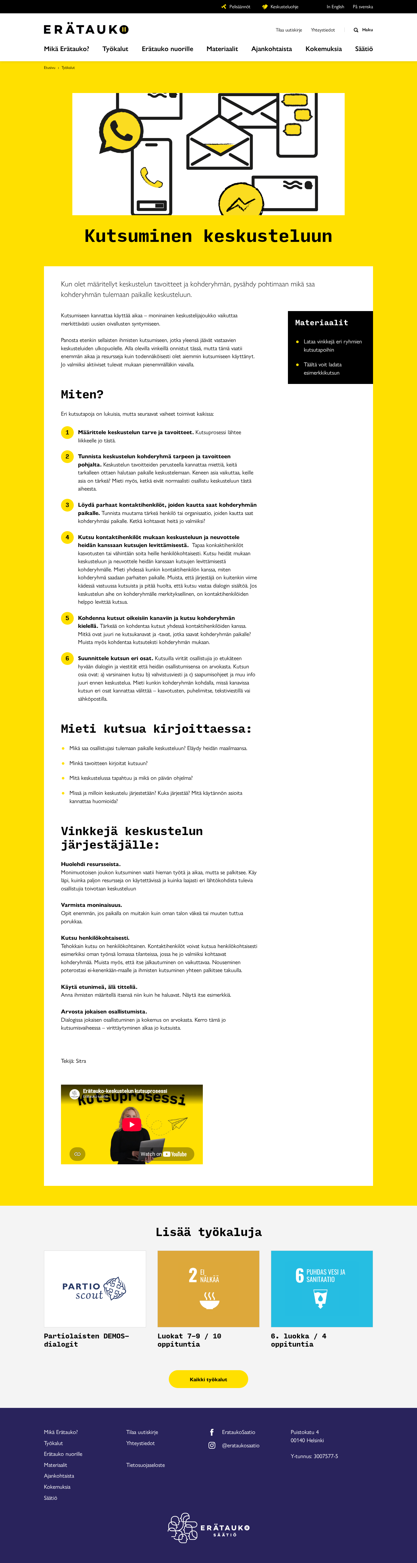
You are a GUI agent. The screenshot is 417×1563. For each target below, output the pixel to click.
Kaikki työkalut (208, 1379)
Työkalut (68, 67)
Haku (367, 29)
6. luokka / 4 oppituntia (298, 1340)
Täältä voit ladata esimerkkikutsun (323, 368)
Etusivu (49, 67)
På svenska (363, 6)
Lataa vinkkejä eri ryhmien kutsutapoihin (333, 345)
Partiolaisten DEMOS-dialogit (86, 1340)
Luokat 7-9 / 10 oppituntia (189, 1340)
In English (335, 6)
